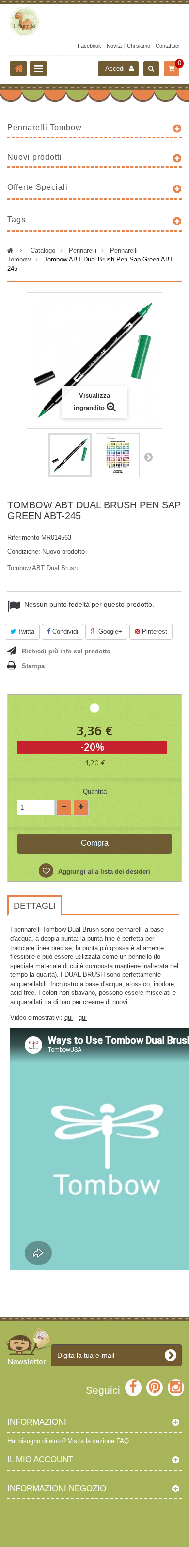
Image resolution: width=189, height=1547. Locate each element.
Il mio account (40, 1459)
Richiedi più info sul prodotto (66, 651)
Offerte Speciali (37, 187)
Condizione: (23, 551)
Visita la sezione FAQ (98, 1441)
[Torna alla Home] (18, 68)
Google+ (109, 631)
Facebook (89, 46)
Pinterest (153, 631)
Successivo (148, 457)
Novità (114, 46)
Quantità (95, 791)
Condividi (64, 631)
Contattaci (167, 46)
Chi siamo (138, 46)
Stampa (33, 666)
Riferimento (23, 537)
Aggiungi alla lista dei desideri (103, 871)
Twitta (25, 631)
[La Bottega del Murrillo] (94, 21)
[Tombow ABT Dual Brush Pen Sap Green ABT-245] (70, 455)
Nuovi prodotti (34, 157)
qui (68, 1017)
